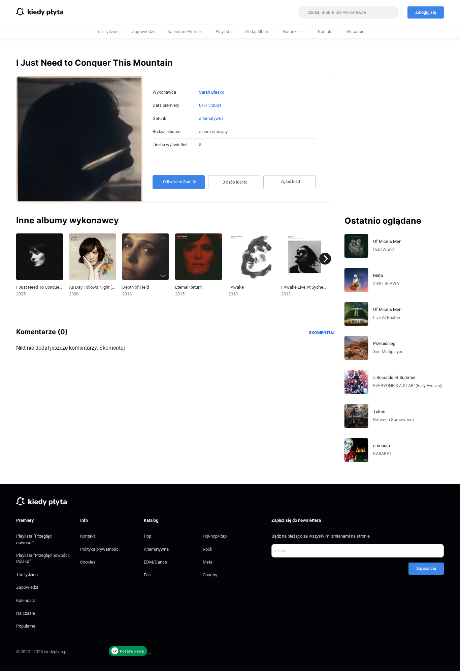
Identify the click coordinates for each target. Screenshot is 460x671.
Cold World (383, 249)
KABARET (382, 453)
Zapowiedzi (143, 31)
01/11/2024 (210, 105)
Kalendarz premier (184, 31)
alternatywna (211, 118)
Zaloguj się (425, 12)
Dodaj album (257, 31)
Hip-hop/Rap (215, 536)
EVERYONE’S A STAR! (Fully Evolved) (408, 385)
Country (210, 574)
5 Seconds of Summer (394, 377)
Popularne (25, 626)
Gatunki (290, 31)
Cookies (88, 562)
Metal (208, 562)
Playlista (224, 31)
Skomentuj (321, 332)
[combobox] (348, 12)
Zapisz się (426, 568)
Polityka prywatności (100, 549)
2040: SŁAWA (386, 283)
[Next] (325, 259)
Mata (378, 275)
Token (379, 411)
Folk (148, 574)
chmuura (381, 445)
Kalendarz (25, 600)
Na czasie (25, 613)
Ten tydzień (107, 31)
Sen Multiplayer (387, 351)
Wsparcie (355, 31)
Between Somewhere (393, 419)
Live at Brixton (386, 317)
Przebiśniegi (384, 343)
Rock (207, 549)
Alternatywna (156, 549)
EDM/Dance (155, 562)
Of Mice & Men (387, 241)
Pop (147, 536)
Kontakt (325, 31)
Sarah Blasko (211, 92)
